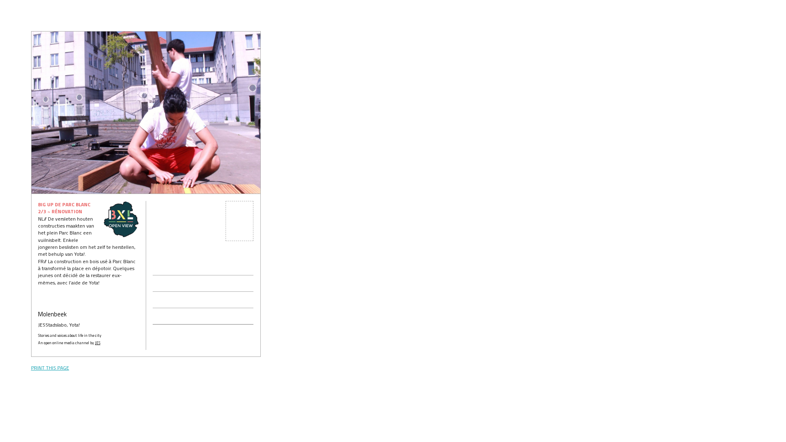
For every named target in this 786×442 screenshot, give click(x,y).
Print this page (50, 367)
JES (97, 343)
